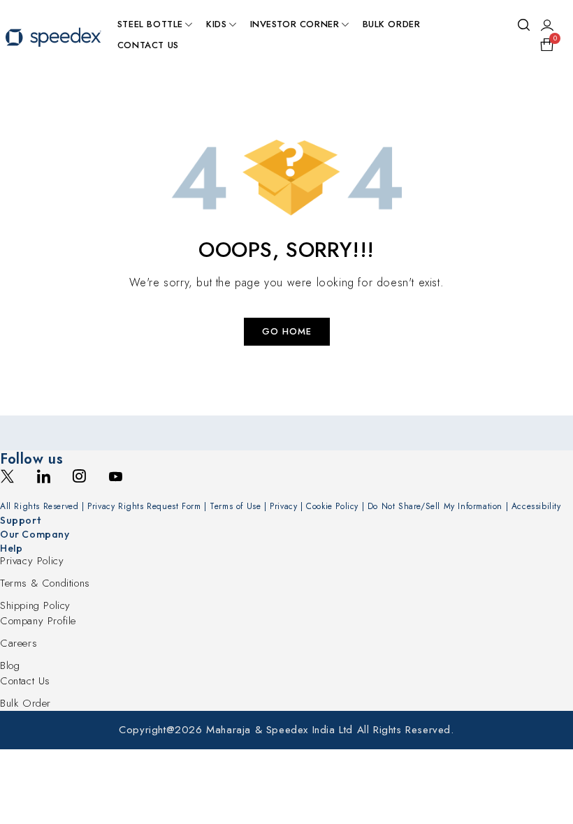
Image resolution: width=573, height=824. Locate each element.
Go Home (287, 331)
